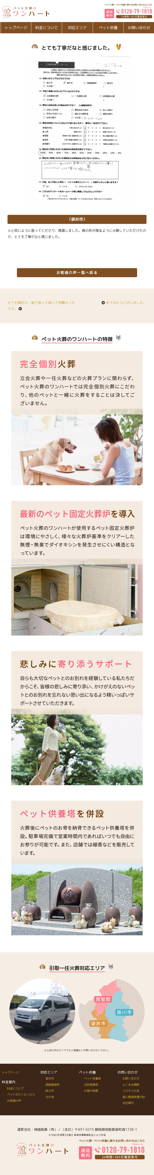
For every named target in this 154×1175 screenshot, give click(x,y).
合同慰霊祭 (91, 1085)
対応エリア (77, 27)
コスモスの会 (130, 1091)
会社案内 (128, 1103)
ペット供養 (108, 27)
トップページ (16, 27)
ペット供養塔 (92, 1078)
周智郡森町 (52, 1085)
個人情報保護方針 (133, 1097)
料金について (46, 27)
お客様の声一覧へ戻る (77, 272)
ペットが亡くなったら (21, 1094)
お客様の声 (14, 1101)
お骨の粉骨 (91, 1091)
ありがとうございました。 (126, 302)
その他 (49, 1097)
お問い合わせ (130, 1078)
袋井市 (49, 1078)
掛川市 (49, 1091)
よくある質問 (130, 1085)
